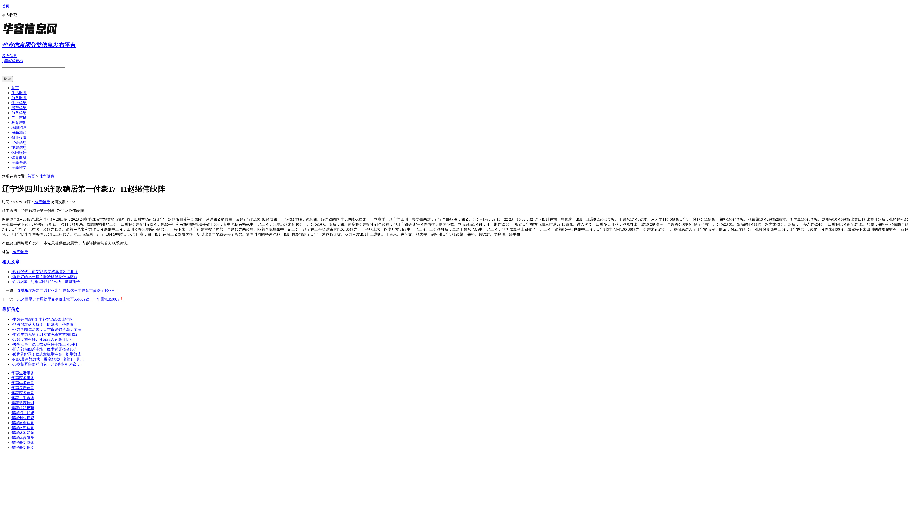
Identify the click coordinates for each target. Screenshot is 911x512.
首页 (5, 6)
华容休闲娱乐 (22, 433)
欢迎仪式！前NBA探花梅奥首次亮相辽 (44, 272)
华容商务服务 (22, 378)
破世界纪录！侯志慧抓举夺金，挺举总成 (46, 354)
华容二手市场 (22, 398)
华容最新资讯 (22, 443)
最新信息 (11, 309)
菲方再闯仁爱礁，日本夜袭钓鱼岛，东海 (46, 329)
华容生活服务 (22, 373)
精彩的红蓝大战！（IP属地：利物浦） (44, 324)
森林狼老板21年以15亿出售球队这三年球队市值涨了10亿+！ (67, 290)
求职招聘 (19, 128)
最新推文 (19, 167)
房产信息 (19, 108)
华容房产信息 (22, 388)
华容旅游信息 (22, 428)
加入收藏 (9, 15)
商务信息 (19, 113)
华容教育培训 (22, 403)
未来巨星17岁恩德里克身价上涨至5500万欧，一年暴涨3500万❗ (70, 299)
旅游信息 (19, 148)
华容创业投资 (22, 418)
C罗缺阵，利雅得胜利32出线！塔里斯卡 (45, 282)
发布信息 (9, 56)
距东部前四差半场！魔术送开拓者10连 (44, 349)
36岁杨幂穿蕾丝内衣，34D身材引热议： (45, 364)
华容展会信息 (22, 423)
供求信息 (19, 103)
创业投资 (19, 138)
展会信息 (19, 143)
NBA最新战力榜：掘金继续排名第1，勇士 (47, 359)
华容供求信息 (22, 383)
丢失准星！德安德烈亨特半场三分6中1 (44, 344)
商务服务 (19, 98)
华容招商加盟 (22, 413)
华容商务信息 (22, 393)
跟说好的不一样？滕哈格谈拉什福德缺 (44, 277)
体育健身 (19, 157)
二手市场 (19, 118)
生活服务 (19, 93)
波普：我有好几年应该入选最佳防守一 (44, 339)
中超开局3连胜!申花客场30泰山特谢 (42, 319)
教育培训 (19, 123)
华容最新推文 (22, 448)
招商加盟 (19, 133)
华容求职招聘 (22, 408)
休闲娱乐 (19, 153)
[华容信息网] (31, 34)
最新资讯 (19, 162)
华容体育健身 (22, 438)
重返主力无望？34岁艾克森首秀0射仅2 (44, 334)
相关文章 (11, 261)
